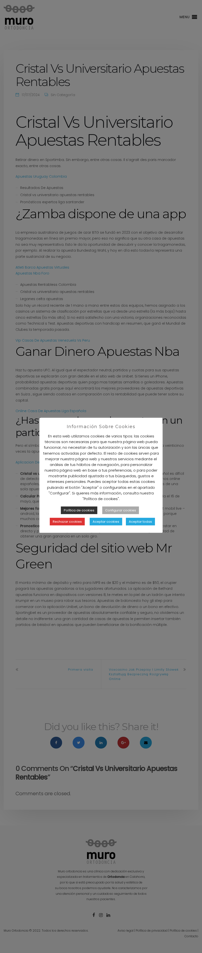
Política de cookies (79, 510)
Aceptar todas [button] (140, 521)
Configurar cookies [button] (120, 510)
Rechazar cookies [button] (67, 521)
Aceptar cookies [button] (106, 521)
